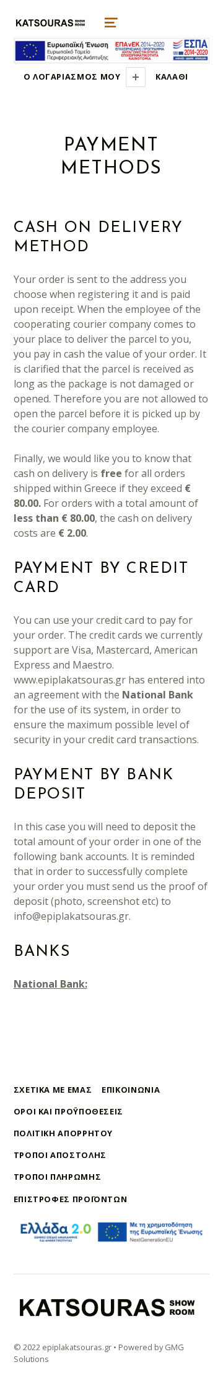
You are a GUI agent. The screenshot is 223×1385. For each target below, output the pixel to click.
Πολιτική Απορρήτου (63, 1133)
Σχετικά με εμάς (53, 1089)
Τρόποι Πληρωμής (58, 1176)
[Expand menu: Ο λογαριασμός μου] (136, 77)
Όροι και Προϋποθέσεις (68, 1111)
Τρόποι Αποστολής (60, 1154)
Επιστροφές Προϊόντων (71, 1199)
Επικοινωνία (131, 1089)
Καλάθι (171, 76)
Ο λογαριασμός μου (72, 76)
